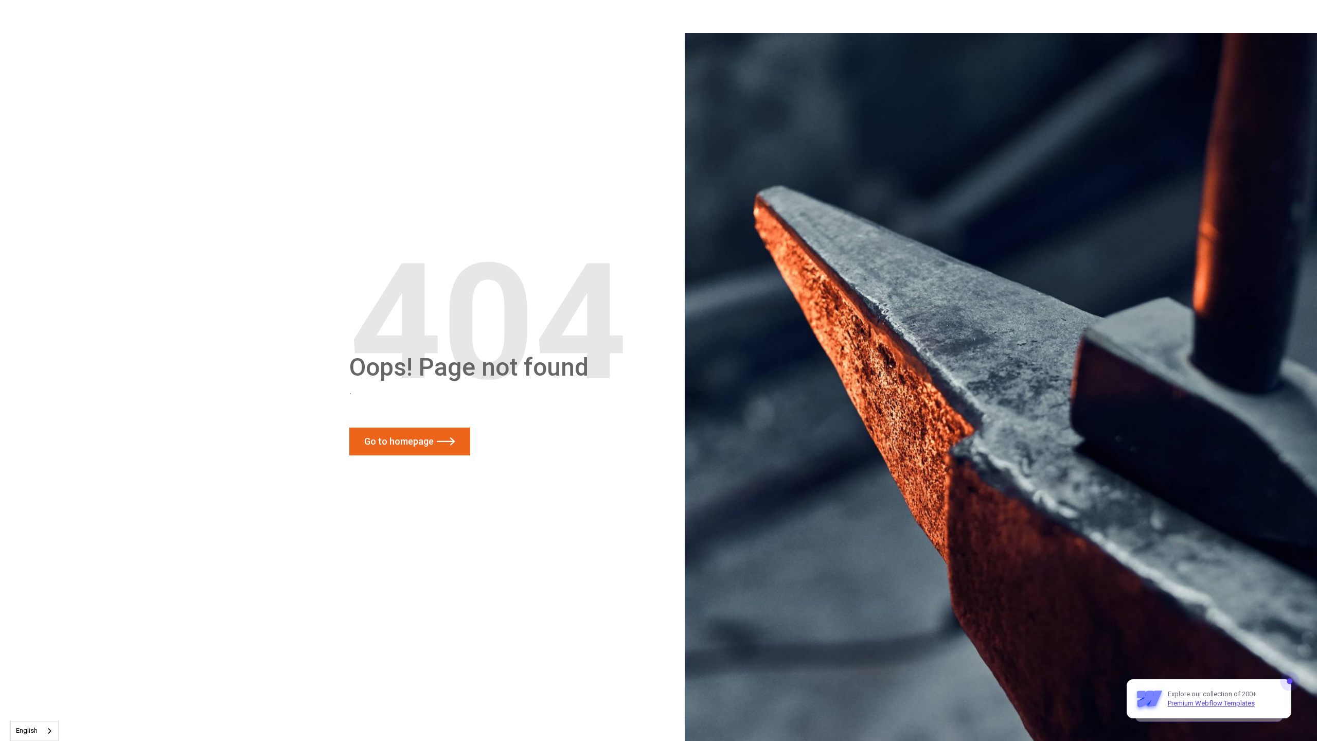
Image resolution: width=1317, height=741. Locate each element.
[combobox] (34, 731)
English (27, 730)
